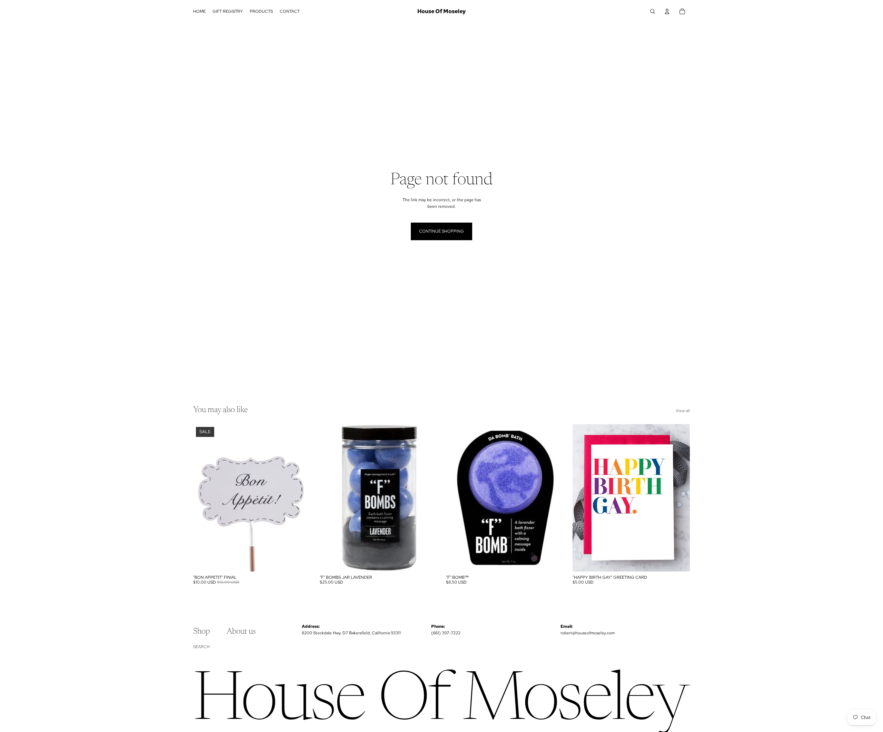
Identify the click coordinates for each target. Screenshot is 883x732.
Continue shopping (441, 231)
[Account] (667, 11)
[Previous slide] (456, 497)
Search (201, 647)
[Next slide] (553, 497)
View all (683, 410)
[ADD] (300, 561)
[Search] (652, 11)
